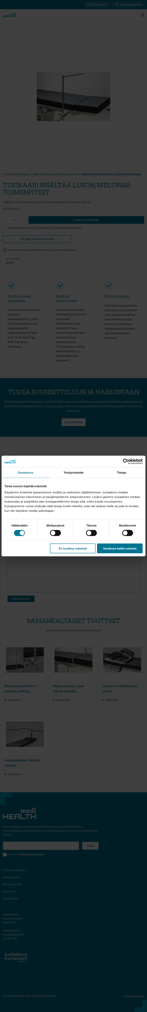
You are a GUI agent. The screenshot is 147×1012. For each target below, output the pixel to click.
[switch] (55, 533)
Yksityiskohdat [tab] (73, 472)
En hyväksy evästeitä (73, 548)
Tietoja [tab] (121, 472)
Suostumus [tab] (25, 472)
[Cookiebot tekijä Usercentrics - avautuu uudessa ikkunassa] (126, 461)
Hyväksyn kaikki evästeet (119, 548)
